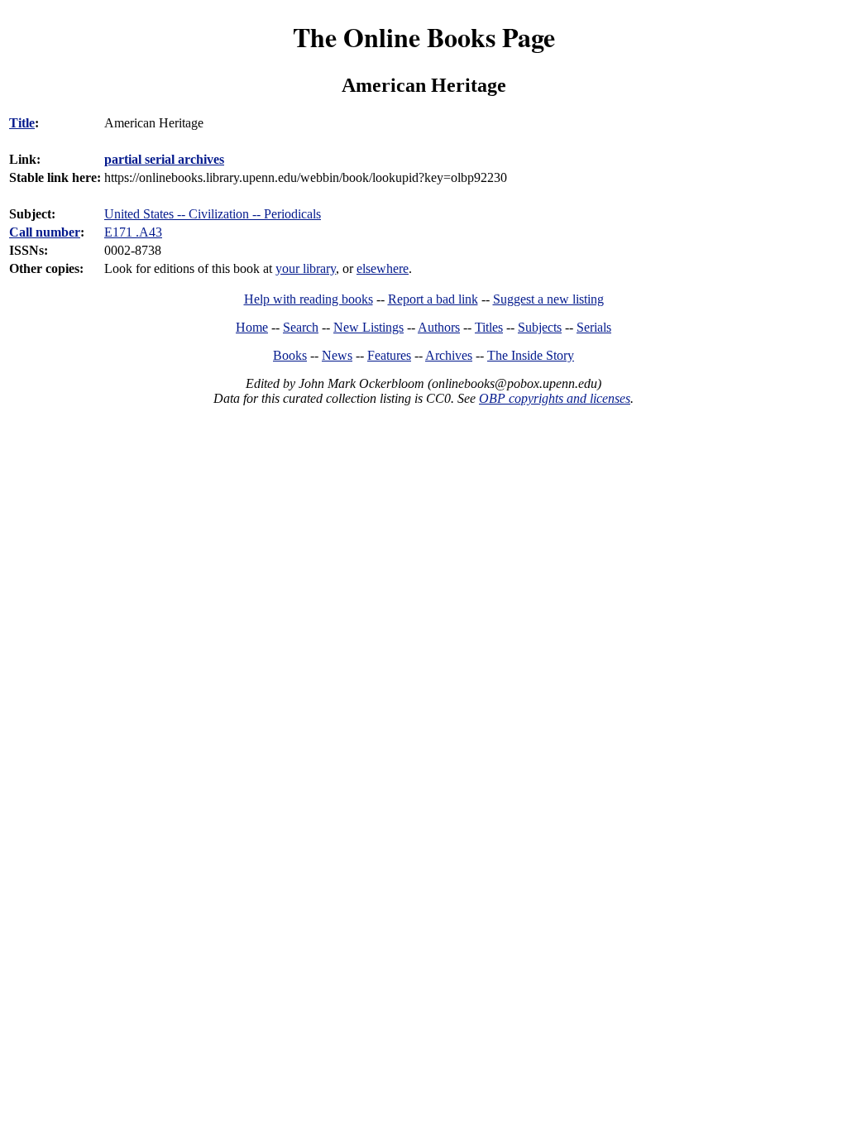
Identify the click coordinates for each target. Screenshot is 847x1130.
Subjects (540, 327)
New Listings (368, 327)
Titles (489, 327)
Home (252, 327)
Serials (594, 327)
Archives (448, 355)
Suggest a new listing (548, 299)
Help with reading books (308, 299)
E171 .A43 (133, 232)
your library (305, 268)
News (337, 355)
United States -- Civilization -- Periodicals (212, 214)
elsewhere (383, 268)
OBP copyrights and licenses (554, 398)
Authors (439, 327)
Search (300, 327)
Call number (44, 232)
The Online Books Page (424, 36)
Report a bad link (433, 299)
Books (290, 355)
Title (22, 123)
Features (389, 355)
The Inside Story (530, 355)
